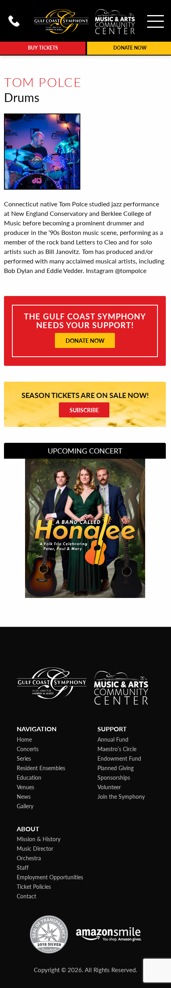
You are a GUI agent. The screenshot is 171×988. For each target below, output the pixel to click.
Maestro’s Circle (116, 749)
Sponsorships (113, 777)
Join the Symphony (121, 796)
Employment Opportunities (50, 877)
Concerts (28, 749)
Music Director (35, 848)
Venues (25, 787)
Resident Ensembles (41, 768)
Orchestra (29, 858)
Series (24, 758)
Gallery (25, 806)
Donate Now (85, 340)
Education (29, 777)
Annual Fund (112, 739)
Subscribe (84, 410)
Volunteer (109, 787)
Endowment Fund (119, 758)
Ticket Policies (34, 886)
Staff (23, 867)
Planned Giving (115, 768)
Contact (26, 896)
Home (24, 739)
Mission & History (38, 839)
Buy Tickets (43, 47)
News (24, 796)
